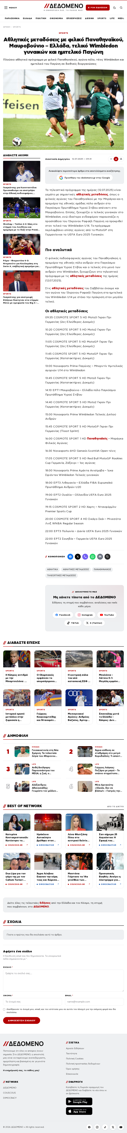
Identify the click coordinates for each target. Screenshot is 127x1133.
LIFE (112, 18)
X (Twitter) (96, 623)
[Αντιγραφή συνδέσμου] (107, 557)
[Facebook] (70, 557)
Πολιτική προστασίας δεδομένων (83, 1064)
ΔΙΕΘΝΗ (89, 18)
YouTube (109, 615)
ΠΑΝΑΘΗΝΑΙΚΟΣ (102, 569)
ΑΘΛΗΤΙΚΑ (52, 569)
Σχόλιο (8, 967)
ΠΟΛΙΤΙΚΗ (41, 18)
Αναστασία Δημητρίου (57, 159)
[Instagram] (97, 1127)
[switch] (114, 7)
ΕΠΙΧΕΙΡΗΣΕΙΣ (74, 18)
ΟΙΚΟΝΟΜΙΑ (56, 18)
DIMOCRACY (10, 1098)
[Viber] (85, 557)
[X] (113, 1127)
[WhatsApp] (93, 557)
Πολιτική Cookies (74, 1058)
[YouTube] (121, 1127)
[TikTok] (105, 1127)
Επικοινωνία (72, 1074)
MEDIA (121, 18)
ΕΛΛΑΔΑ (27, 18)
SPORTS (101, 18)
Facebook (64, 615)
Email (69, 995)
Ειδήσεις (45, 903)
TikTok (75, 623)
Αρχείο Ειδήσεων (75, 1048)
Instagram (87, 615)
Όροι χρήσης (72, 1069)
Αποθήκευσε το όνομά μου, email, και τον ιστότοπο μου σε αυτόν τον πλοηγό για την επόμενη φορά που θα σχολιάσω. (61, 1010)
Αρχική (6, 27)
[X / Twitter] (78, 557)
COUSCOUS (9, 1093)
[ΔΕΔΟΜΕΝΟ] (23, 1043)
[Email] (100, 557)
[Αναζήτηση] (121, 7)
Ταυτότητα (71, 1053)
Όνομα (8, 995)
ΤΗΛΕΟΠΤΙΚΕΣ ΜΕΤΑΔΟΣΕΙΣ (61, 575)
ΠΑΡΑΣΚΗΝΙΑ (12, 18)
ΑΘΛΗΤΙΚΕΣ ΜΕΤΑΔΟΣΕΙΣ (76, 569)
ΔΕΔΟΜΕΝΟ (41, 906)
